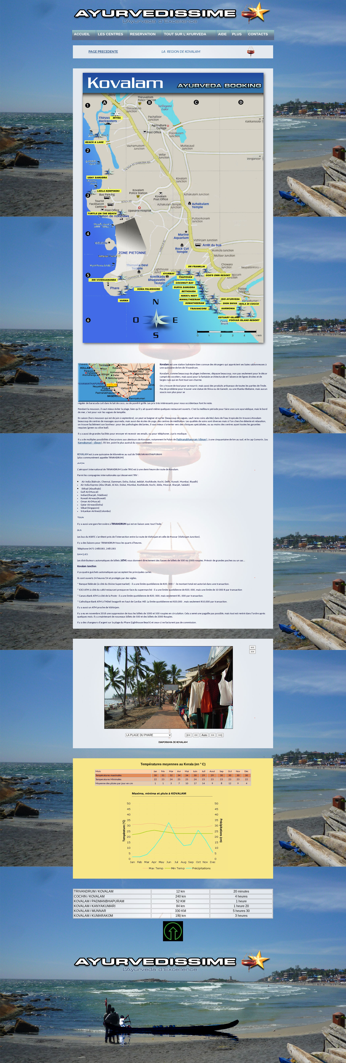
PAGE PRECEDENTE (103, 52)
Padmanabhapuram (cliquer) (191, 439)
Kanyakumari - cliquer (89, 443)
